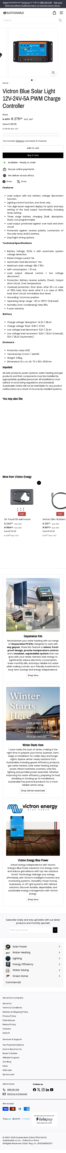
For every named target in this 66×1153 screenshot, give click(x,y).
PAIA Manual (9, 1020)
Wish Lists (7, 1070)
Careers (7, 1028)
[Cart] (54, 12)
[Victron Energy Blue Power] (33, 829)
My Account (8, 1074)
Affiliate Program (11, 1057)
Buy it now (33, 155)
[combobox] (33, 20)
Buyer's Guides (10, 1053)
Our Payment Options (13, 1044)
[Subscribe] (55, 930)
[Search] (60, 20)
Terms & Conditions (12, 1007)
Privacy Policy (9, 1016)
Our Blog (7, 1061)
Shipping (20, 141)
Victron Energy (23, 477)
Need (6, 2)
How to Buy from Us (12, 1049)
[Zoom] (53, 72)
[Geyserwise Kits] (33, 605)
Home (5, 83)
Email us (26, 2)
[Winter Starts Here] (33, 714)
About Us (7, 1003)
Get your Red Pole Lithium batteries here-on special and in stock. (33, 4)
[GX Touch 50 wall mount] (21, 510)
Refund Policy (9, 1024)
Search (6, 1032)
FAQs (5, 1066)
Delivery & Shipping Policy (15, 1011)
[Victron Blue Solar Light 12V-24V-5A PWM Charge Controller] (21, 435)
